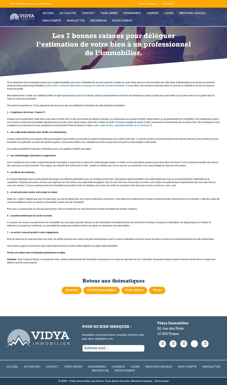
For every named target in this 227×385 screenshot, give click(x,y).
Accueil (48, 13)
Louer (169, 13)
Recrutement (122, 20)
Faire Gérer (109, 13)
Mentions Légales (192, 13)
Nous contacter (148, 3)
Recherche (98, 20)
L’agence (153, 13)
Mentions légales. (142, 381)
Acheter (72, 290)
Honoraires (132, 13)
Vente (157, 290)
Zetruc (100, 381)
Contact (88, 13)
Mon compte (52, 20)
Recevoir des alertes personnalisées (31, 3)
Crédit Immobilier (101, 290)
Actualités (168, 3)
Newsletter (76, 20)
